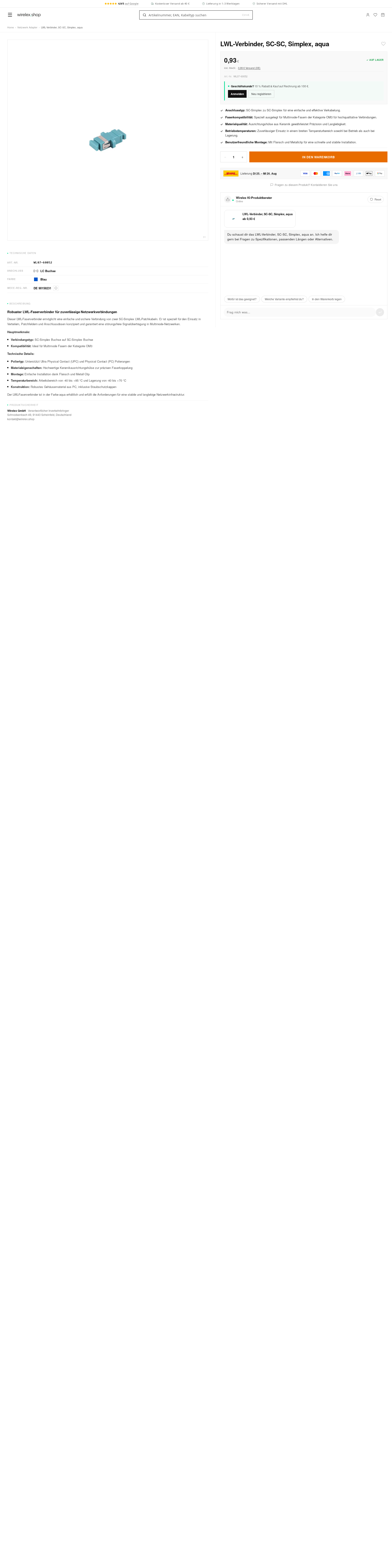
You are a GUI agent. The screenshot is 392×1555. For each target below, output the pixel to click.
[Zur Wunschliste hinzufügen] (383, 44)
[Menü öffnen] (10, 14)
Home (10, 27)
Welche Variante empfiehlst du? (284, 299)
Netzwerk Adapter (27, 27)
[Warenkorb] (383, 15)
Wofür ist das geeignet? (242, 299)
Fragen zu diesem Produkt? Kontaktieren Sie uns (306, 185)
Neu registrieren (261, 94)
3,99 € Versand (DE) (249, 68)
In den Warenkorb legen (327, 299)
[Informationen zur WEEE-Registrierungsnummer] (56, 288)
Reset (378, 199)
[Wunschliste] (375, 15)
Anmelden (237, 94)
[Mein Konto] (368, 15)
